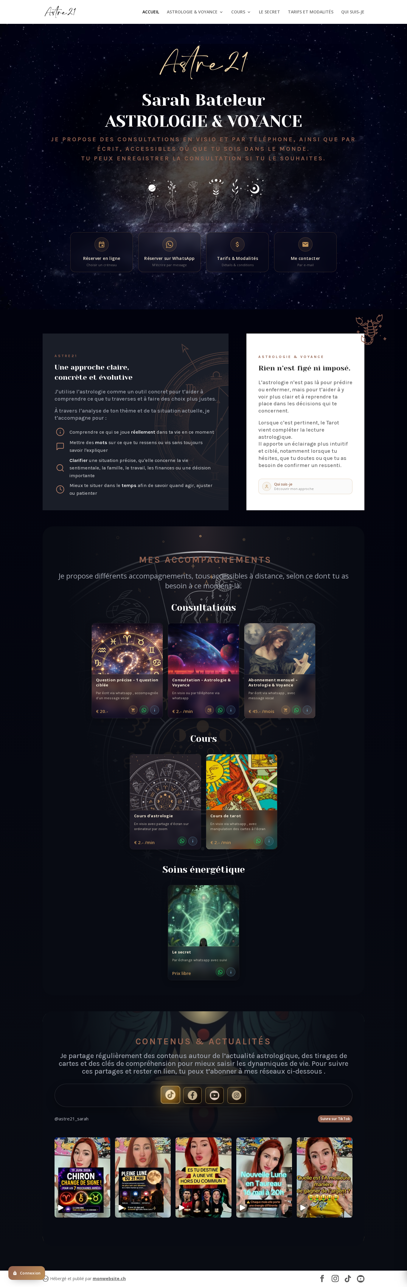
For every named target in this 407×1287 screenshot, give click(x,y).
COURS (238, 12)
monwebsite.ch (109, 1278)
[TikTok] (170, 1095)
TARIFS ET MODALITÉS (310, 12)
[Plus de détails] (154, 709)
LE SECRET (269, 12)
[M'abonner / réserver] (133, 709)
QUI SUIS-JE (352, 12)
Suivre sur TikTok (335, 1118)
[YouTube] (214, 1095)
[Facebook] (192, 1095)
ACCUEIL (150, 12)
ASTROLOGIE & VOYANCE (192, 12)
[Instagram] (236, 1095)
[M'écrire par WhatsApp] (143, 709)
